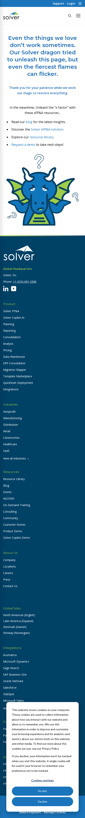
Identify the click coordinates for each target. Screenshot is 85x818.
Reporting (9, 330)
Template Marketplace (17, 376)
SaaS (6, 451)
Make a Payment (30, 812)
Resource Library (14, 479)
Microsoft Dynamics (16, 661)
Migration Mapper (14, 370)
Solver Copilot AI (13, 317)
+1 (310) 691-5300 (24, 281)
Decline (42, 801)
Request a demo (23, 144)
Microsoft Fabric (13, 700)
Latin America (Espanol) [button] (18, 621)
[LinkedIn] (5, 288)
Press (6, 579)
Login (71, 3)
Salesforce (10, 687)
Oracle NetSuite (13, 681)
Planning (8, 324)
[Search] (70, 16)
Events (7, 492)
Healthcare (10, 444)
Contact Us (10, 586)
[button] (78, 15)
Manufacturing (12, 418)
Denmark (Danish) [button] (14, 627)
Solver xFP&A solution (47, 129)
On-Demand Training (16, 505)
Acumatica (10, 655)
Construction (11, 438)
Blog (6, 485)
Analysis (8, 343)
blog (29, 122)
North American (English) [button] (19, 615)
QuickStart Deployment (18, 383)
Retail (6, 431)
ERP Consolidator (14, 363)
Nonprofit (9, 411)
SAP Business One (15, 674)
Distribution (10, 424)
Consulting (10, 511)
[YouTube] (13, 288)
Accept (42, 791)
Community (10, 518)
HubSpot (8, 694)
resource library (41, 137)
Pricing (7, 350)
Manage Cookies (55, 812)
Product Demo (12, 531)
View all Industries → (16, 458)
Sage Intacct (11, 668)
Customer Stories (14, 524)
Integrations (11, 389)
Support (58, 3)
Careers (8, 573)
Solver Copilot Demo (16, 537)
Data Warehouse (14, 357)
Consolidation (12, 337)
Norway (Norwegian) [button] (16, 633)
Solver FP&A (11, 311)
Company (9, 560)
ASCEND (8, 498)
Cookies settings (42, 780)
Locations (9, 566)
